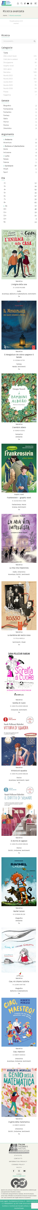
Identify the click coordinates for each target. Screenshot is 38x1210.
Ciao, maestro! (19, 1052)
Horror (6, 122)
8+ (4, 202)
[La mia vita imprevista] (19, 538)
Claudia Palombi (20, 287)
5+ (4, 193)
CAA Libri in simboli (10, 59)
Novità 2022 (8, 75)
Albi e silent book (10, 56)
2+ (4, 183)
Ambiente (8, 139)
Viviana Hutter (20, 360)
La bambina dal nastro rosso (19, 635)
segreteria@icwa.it (19, 1176)
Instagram (31, 3)
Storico (6, 125)
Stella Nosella (20, 638)
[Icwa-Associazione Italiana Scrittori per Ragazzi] (6, 3)
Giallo (5, 118)
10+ (4, 209)
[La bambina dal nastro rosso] (19, 605)
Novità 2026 (8, 88)
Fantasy (6, 115)
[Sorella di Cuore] (19, 673)
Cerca (35, 41)
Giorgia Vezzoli (20, 430)
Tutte (5, 53)
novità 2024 (7, 82)
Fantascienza (8, 109)
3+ (4, 186)
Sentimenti (9, 166)
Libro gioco (7, 69)
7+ (4, 199)
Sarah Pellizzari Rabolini (20, 706)
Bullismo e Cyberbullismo (14, 146)
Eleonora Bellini (20, 914)
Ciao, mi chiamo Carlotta (19, 981)
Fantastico (7, 112)
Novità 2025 (8, 85)
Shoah (5, 169)
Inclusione (7, 152)
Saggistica (7, 95)
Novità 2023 (8, 79)
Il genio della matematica (19, 1122)
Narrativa (19, 281)
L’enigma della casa (19, 284)
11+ (4, 212)
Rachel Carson (19, 911)
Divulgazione (8, 62)
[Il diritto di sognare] (19, 811)
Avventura (7, 142)
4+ (4, 189)
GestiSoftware (19, 1208)
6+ (4, 196)
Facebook (24, 3)
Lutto (7, 156)
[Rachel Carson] (19, 881)
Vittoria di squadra (19, 771)
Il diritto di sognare (19, 841)
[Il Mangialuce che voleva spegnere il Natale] (19, 325)
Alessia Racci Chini (20, 501)
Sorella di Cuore (19, 703)
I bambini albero (19, 427)
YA (4, 222)
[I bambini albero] (19, 397)
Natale (5, 159)
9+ (6, 206)
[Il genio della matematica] (19, 1092)
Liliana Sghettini (19, 985)
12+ (4, 215)
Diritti (5, 149)
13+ (4, 219)
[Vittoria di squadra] (19, 741)
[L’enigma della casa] (19, 254)
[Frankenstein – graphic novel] (19, 468)
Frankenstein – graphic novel (19, 498)
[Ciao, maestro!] (19, 1022)
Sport (5, 172)
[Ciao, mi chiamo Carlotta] (19, 951)
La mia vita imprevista (19, 568)
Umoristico (7, 128)
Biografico (7, 105)
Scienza (6, 162)
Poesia (5, 92)
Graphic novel (19, 494)
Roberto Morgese (20, 1055)
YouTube (28, 3)
